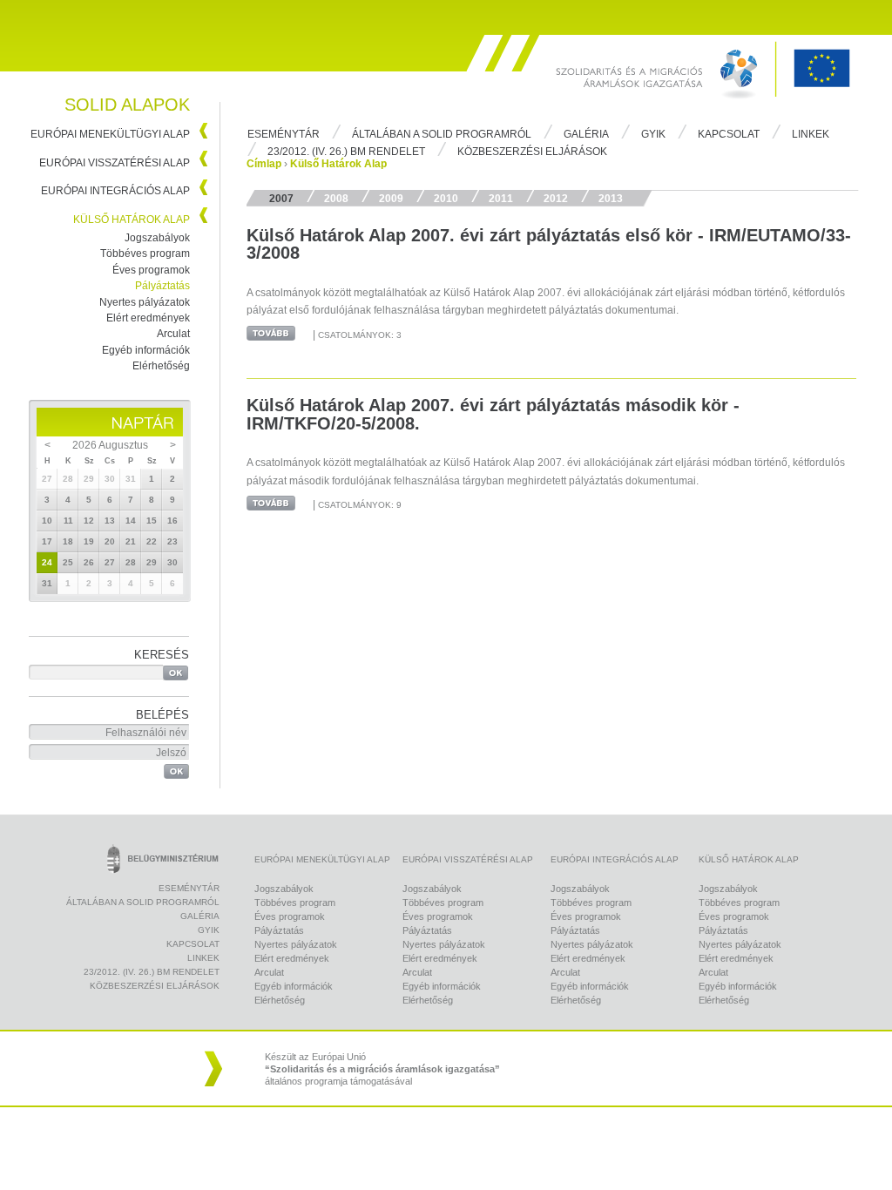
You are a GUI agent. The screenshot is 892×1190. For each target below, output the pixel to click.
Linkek (810, 134)
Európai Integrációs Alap (115, 191)
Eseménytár (283, 134)
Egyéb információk (146, 350)
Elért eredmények (148, 318)
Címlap (264, 164)
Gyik (653, 134)
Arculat (173, 334)
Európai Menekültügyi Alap (110, 134)
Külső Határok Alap (131, 219)
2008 (336, 199)
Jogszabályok (157, 238)
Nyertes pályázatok (144, 302)
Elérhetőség (161, 366)
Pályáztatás (162, 286)
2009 (391, 199)
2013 (610, 199)
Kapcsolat (729, 134)
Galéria (586, 134)
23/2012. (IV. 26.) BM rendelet (346, 151)
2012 (556, 199)
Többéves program (145, 253)
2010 (446, 199)
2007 (281, 199)
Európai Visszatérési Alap (114, 163)
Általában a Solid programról (441, 134)
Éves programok (151, 270)
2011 (501, 199)
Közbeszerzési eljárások (532, 151)
